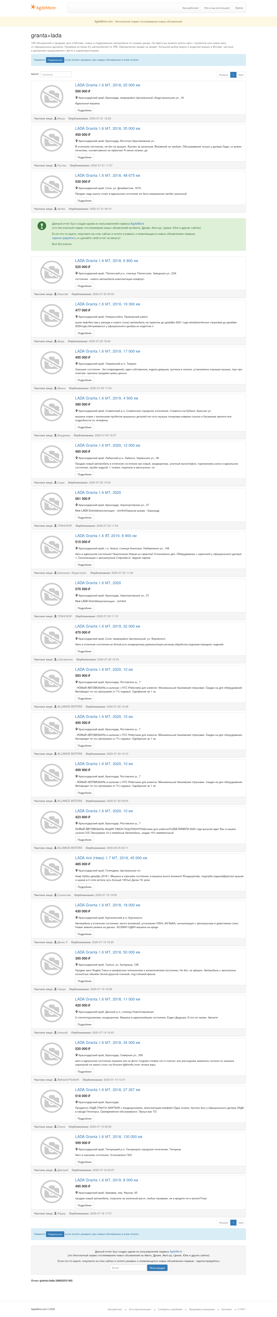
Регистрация (157, 1268)
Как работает (191, 8)
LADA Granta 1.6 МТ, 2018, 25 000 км (107, 85)
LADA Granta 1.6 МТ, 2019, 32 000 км (107, 626)
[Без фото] (51, 96)
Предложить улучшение (202, 1309)
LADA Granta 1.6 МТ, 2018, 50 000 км (107, 952)
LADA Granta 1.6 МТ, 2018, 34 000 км (107, 1042)
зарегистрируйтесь (64, 238)
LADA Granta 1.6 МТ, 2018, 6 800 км (106, 260)
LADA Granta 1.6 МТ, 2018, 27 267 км (107, 1089)
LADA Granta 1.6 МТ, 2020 (98, 492)
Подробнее (85, 110)
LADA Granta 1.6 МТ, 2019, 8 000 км (106, 1180)
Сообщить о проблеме (170, 1309)
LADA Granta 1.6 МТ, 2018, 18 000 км (107, 904)
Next (241, 74)
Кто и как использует (217, 8)
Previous (223, 74)
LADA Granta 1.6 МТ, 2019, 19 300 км (107, 304)
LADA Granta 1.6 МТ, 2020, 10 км (104, 669)
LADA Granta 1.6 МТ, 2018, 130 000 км (108, 1136)
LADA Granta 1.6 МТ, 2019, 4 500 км (106, 398)
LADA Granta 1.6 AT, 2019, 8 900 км (106, 535)
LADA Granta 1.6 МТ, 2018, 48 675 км (107, 175)
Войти (239, 8)
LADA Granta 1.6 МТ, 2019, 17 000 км (107, 351)
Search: (35, 73)
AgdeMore (137, 223)
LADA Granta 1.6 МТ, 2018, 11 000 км (107, 999)
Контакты (227, 1309)
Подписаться (55, 59)
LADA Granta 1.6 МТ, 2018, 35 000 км (107, 128)
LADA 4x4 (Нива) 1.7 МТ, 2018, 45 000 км (111, 857)
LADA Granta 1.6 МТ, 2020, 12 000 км (107, 445)
